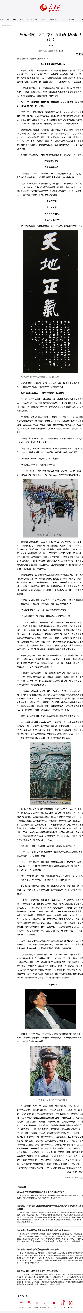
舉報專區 (53, 20)
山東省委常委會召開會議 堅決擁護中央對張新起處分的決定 (43, 1230)
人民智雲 (62, 1307)
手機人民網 (37, 1307)
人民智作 (70, 1307)
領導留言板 (45, 1307)
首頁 (1, 20)
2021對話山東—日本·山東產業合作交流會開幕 (37, 1271)
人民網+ (29, 1307)
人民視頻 (54, 1307)
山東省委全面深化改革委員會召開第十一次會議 (38, 1249)
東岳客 (61, 51)
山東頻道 (9, 25)
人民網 (2, 25)
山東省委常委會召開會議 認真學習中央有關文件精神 (40, 1192)
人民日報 (21, 1307)
